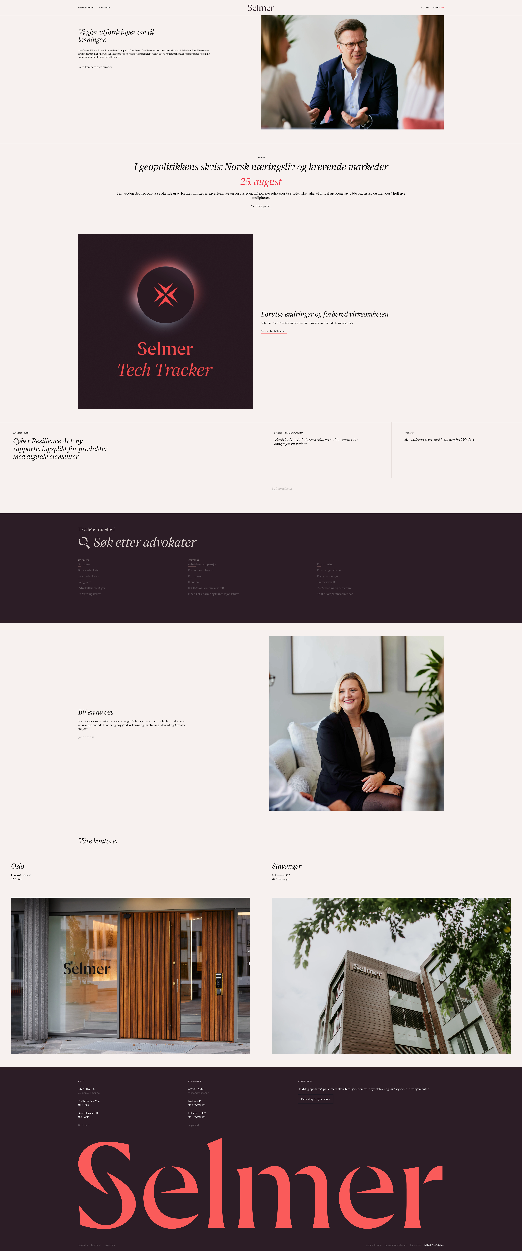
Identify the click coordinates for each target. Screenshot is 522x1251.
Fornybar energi (327, 576)
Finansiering (325, 564)
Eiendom (194, 582)
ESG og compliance (200, 570)
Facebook (96, 1245)
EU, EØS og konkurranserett (206, 588)
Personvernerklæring (396, 1245)
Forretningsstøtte (89, 594)
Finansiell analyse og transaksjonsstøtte (213, 594)
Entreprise (195, 576)
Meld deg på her (261, 206)
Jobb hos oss (86, 737)
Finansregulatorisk (329, 570)
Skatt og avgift (326, 582)
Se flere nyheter (282, 488)
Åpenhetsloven (374, 1245)
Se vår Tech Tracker (274, 331)
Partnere (84, 564)
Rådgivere (84, 582)
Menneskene (86, 7)
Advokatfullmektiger (91, 588)
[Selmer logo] (261, 7)
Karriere (104, 7)
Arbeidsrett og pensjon (202, 564)
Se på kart (84, 1125)
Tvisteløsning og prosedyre (334, 588)
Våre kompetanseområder (95, 67)
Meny (436, 7)
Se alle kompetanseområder (335, 594)
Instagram (110, 1245)
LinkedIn (83, 1245)
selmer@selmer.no (89, 1093)
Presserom (415, 1245)
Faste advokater (88, 576)
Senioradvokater (89, 570)
